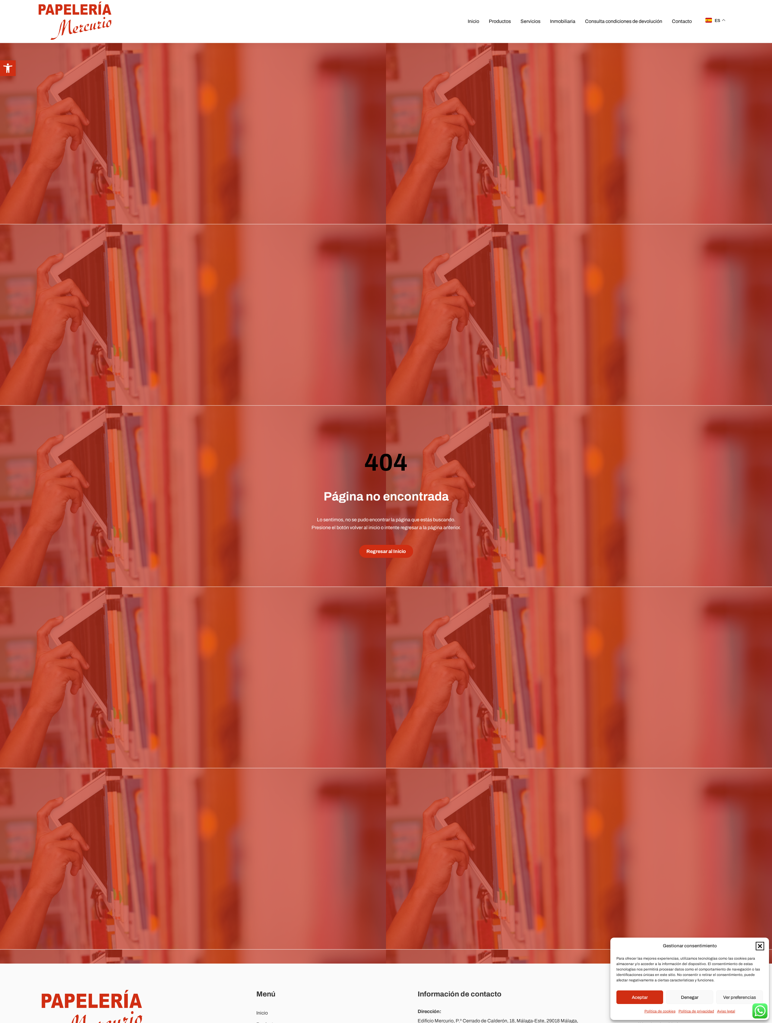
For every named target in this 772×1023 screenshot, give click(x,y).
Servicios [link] (530, 21)
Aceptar (640, 997)
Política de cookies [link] (660, 1011)
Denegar (689, 997)
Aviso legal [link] (726, 1011)
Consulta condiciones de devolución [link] (623, 21)
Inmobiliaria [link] (562, 21)
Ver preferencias (739, 997)
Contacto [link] (682, 21)
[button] (760, 946)
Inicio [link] (473, 21)
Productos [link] (500, 21)
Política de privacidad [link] (696, 1011)
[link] (8, 68)
